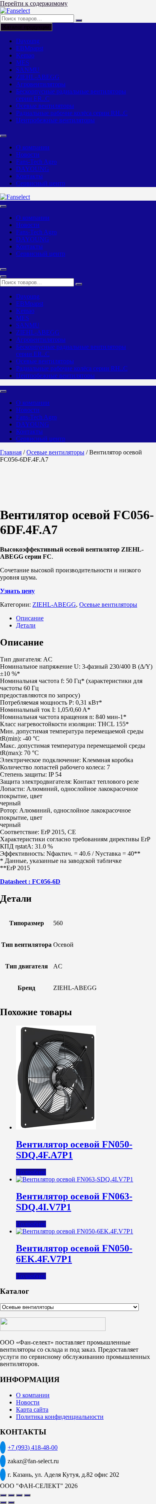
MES (22, 62)
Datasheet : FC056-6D (30, 881)
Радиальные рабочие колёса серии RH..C (72, 113)
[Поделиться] (19, 1495)
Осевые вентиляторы (45, 105)
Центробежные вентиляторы (55, 120)
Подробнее (31, 1172)
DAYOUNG (32, 168)
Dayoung (28, 41)
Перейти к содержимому (34, 3)
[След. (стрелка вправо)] (11, 1502)
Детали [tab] (26, 625)
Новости (28, 154)
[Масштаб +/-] (3, 1495)
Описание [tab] (30, 618)
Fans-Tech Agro (36, 161)
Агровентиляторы (41, 84)
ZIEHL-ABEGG (38, 77)
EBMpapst (29, 48)
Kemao (25, 55)
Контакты (29, 176)
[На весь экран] (11, 1495)
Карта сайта (32, 1409)
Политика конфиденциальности (60, 1416)
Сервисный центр (40, 183)
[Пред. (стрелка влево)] (3, 1502)
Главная (11, 452)
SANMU (28, 69)
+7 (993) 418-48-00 (33, 1447)
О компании (33, 147)
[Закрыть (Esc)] (27, 1495)
